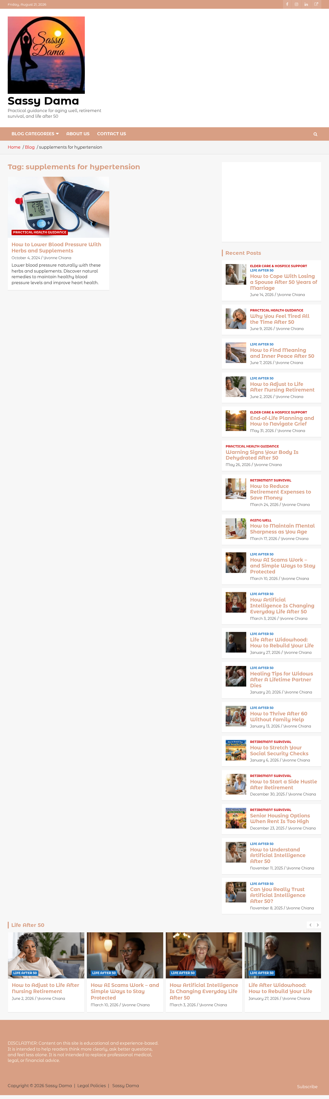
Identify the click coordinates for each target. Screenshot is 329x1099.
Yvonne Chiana (57, 258)
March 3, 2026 (263, 618)
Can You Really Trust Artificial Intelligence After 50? (278, 895)
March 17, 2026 (263, 538)
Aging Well (260, 520)
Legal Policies (91, 1085)
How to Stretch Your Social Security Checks (279, 751)
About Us (77, 133)
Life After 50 (261, 270)
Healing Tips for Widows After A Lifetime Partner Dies (281, 680)
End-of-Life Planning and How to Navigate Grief (282, 421)
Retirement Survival (270, 480)
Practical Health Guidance (39, 232)
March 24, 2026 (264, 504)
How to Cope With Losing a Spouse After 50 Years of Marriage (283, 282)
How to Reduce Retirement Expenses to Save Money (280, 492)
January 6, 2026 (264, 760)
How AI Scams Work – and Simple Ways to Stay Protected (282, 566)
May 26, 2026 (238, 464)
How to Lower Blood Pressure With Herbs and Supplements (56, 248)
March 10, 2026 (264, 578)
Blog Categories (33, 133)
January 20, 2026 (265, 692)
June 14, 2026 (262, 294)
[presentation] (310, 925)
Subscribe (307, 1086)
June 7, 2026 (261, 362)
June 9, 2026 (261, 328)
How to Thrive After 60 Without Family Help (278, 717)
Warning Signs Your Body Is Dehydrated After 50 (262, 455)
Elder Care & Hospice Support (278, 266)
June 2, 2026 (261, 396)
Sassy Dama (43, 100)
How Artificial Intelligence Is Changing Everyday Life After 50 (282, 606)
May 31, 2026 (262, 430)
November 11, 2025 (266, 868)
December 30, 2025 (267, 794)
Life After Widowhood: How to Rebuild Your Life (282, 643)
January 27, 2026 (265, 652)
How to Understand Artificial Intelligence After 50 (278, 856)
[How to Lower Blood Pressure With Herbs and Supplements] (58, 207)
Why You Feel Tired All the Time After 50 (279, 319)
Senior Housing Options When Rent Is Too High (280, 819)
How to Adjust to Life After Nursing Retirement (282, 387)
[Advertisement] (271, 202)
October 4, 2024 (26, 258)
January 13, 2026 (265, 726)
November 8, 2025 (266, 908)
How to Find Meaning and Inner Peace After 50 (282, 353)
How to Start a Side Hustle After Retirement (283, 785)
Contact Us (111, 133)
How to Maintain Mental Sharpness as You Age (282, 529)
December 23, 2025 (267, 828)
